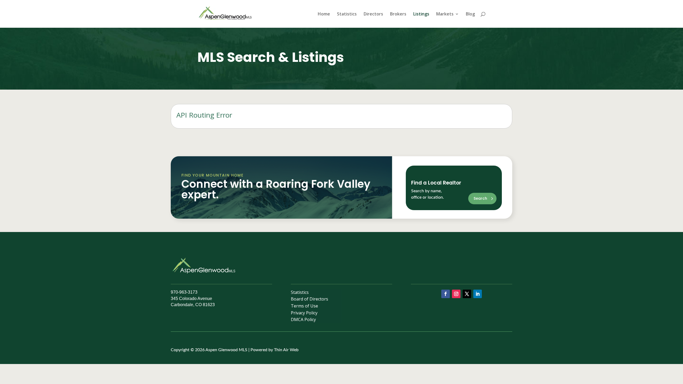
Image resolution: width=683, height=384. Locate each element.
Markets (445, 14)
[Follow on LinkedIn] (477, 294)
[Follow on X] (467, 294)
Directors (373, 14)
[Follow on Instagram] (456, 294)
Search (480, 198)
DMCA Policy (303, 320)
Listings (421, 14)
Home (324, 14)
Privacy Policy (304, 314)
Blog (470, 14)
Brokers (398, 14)
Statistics (347, 14)
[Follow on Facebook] (445, 294)
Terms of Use (304, 307)
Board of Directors (309, 300)
